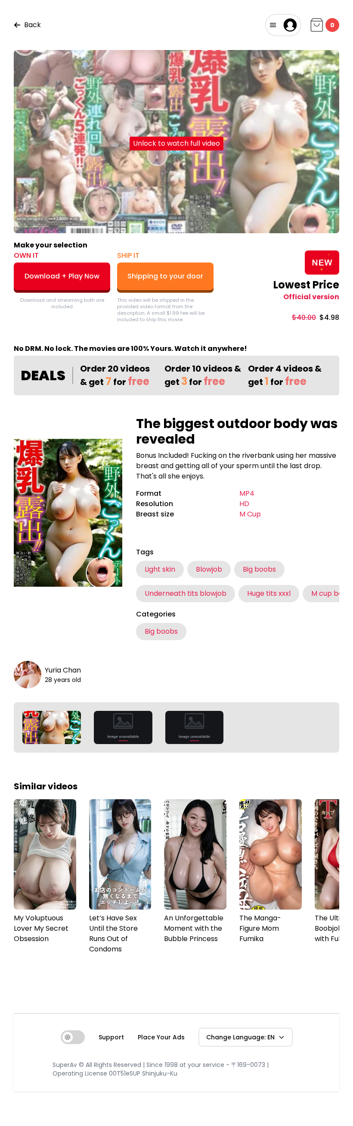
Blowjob (209, 569)
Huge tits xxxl (269, 593)
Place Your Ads (161, 1037)
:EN (240, 1037)
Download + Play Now (62, 276)
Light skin (160, 569)
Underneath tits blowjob (185, 593)
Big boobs (259, 569)
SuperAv (65, 1064)
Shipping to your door (165, 276)
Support (111, 1037)
